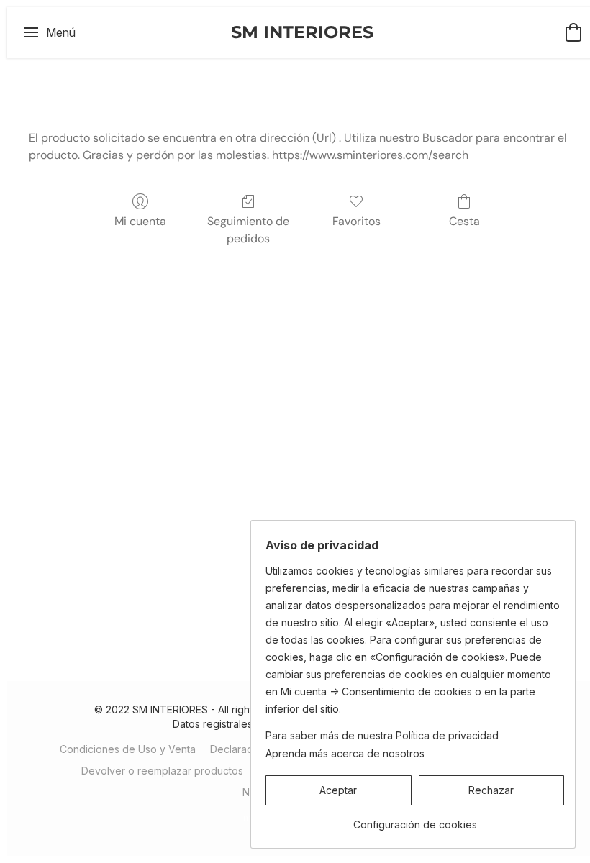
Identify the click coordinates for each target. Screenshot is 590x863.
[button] (302, 32)
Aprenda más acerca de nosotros (345, 753)
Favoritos (356, 221)
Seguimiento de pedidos (248, 230)
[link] (415, 819)
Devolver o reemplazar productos (162, 770)
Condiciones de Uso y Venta (128, 749)
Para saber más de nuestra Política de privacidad (382, 735)
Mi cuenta (140, 221)
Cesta (464, 221)
